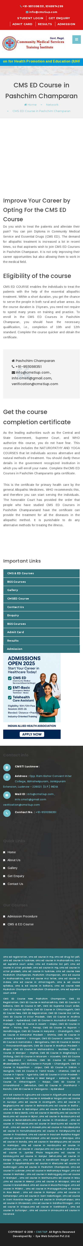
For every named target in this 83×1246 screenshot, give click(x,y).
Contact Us (15, 607)
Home (32, 104)
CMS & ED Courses (20, 573)
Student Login (30, 18)
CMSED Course (18, 598)
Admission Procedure (22, 916)
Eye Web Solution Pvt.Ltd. (53, 1236)
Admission (66, 24)
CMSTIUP (42, 1232)
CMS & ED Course (20, 924)
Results (45, 24)
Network (52, 104)
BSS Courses (16, 581)
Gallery (12, 590)
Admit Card (22, 24)
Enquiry (13, 615)
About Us (13, 860)
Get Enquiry (59, 18)
